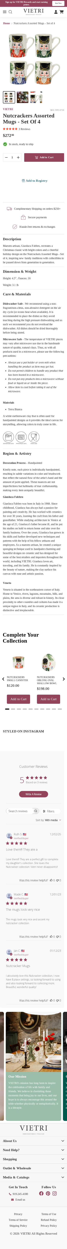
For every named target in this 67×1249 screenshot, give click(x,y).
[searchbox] (19, 811)
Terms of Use (48, 1214)
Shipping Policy (18, 1225)
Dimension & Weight (19, 271)
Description (12, 239)
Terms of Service (18, 1219)
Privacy (18, 1214)
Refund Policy (49, 1219)
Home (7, 23)
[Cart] (61, 11)
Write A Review (33, 794)
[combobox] (48, 820)
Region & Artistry (17, 453)
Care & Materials (17, 294)
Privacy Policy (49, 1225)
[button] (9, 97)
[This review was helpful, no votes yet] (51, 880)
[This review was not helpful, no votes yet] (57, 880)
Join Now (58, 3)
